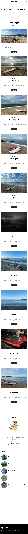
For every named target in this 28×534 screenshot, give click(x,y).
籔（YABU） (14, 433)
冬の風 (14, 315)
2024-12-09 (14, 200)
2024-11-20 (14, 317)
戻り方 (14, 237)
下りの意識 (14, 22)
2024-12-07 (14, 239)
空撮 (14, 198)
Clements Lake (12, 464)
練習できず (14, 159)
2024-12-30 (14, 122)
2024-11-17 (14, 356)
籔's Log (14, 2)
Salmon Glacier (12, 471)
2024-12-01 (14, 278)
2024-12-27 (14, 161)
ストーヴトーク (14, 120)
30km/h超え (14, 393)
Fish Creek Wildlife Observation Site (17, 484)
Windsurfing (14, 19)
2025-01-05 (14, 83)
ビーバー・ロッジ (12, 477)
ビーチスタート (14, 81)
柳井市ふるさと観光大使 (14, 445)
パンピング (14, 354)
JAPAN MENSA (13, 443)
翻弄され (14, 276)
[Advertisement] (14, 506)
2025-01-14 (14, 25)
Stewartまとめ (11, 457)
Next (18, 410)
